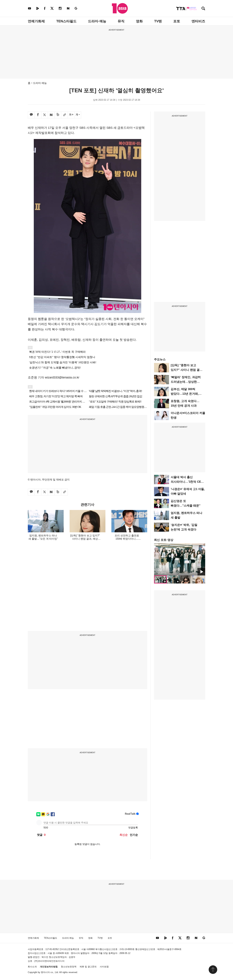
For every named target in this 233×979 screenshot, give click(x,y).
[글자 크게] (71, 115)
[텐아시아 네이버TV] (37, 8)
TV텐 (158, 21)
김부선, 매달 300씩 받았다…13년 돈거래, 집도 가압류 (185, 394)
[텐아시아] (120, 8)
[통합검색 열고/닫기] (203, 9)
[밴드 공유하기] (57, 115)
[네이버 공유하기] (51, 115)
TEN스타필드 (66, 21)
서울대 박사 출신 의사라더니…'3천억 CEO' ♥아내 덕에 (187, 482)
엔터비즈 (198, 21)
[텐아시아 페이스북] (44, 8)
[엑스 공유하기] (44, 115)
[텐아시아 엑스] (52, 8)
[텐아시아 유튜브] (29, 8)
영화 (139, 21)
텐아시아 (45, 972)
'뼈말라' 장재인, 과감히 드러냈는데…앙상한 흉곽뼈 (186, 382)
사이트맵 (104, 966)
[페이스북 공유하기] (37, 115)
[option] (179, 559)
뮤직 (121, 21)
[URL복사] (64, 115)
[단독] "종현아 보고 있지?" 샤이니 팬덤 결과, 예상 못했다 (187, 370)
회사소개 (32, 966)
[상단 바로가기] (213, 969)
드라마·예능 (97, 21)
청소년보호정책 (68, 966)
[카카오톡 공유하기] (31, 115)
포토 (176, 21)
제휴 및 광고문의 (88, 966)
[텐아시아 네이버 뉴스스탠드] (68, 8)
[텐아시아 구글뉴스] (76, 8)
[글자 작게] (77, 115)
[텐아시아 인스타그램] (60, 8)
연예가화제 (36, 21)
